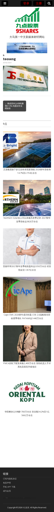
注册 (39, 3)
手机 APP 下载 (9, 486)
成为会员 (7, 491)
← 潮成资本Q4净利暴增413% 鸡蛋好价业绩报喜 (14, 106)
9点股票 (26, 507)
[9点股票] (27, 20)
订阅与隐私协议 (10, 478)
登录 (26, 3)
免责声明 (7, 482)
